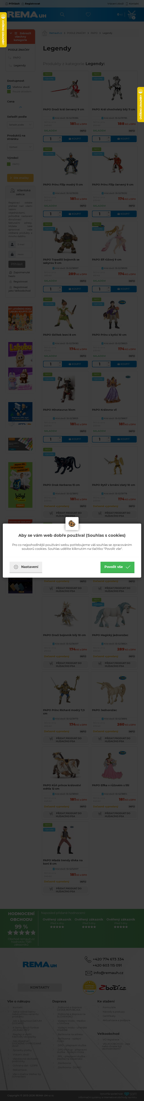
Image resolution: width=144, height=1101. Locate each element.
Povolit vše (113, 567)
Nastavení (29, 567)
